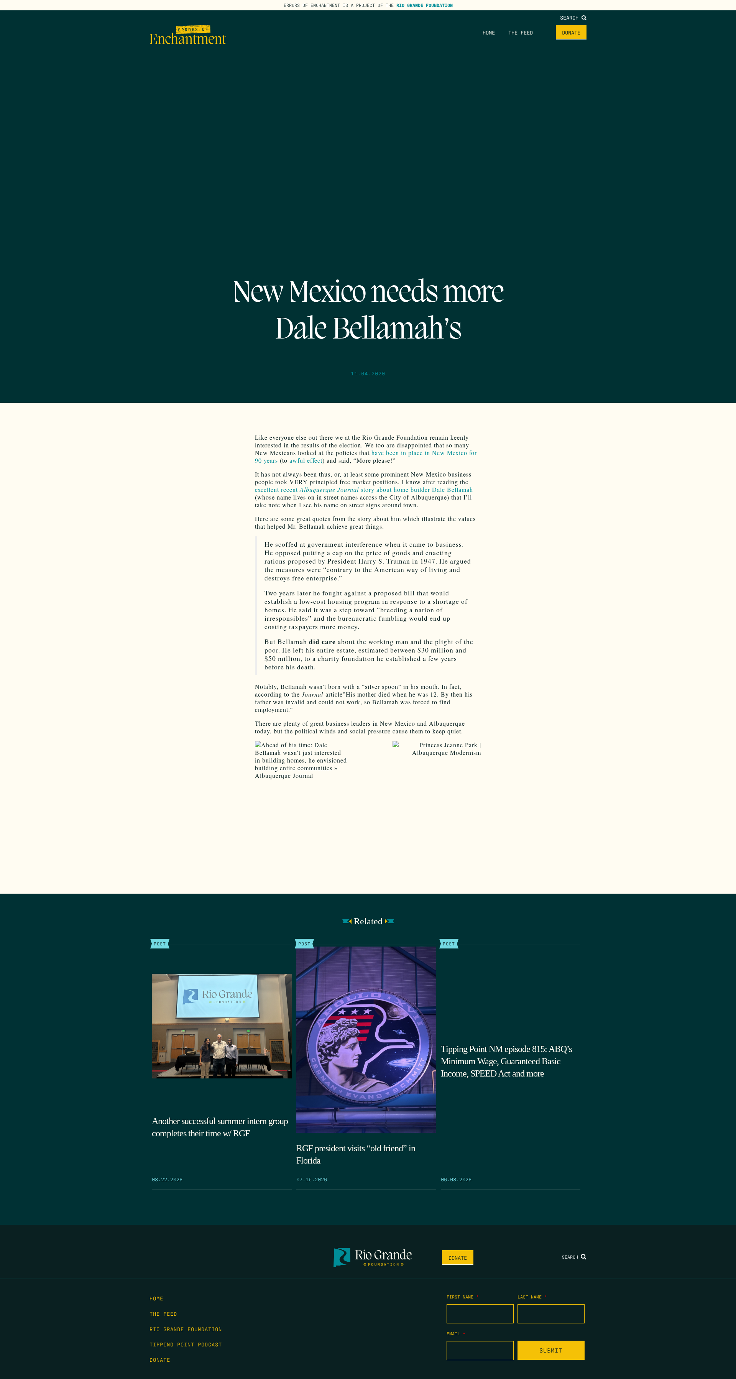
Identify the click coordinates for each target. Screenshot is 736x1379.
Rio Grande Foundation (424, 5)
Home (489, 32)
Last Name (532, 1297)
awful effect (305, 460)
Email (456, 1333)
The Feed (520, 32)
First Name (463, 1297)
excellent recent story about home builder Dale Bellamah (364, 489)
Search (571, 17)
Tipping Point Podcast (186, 1344)
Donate (571, 32)
